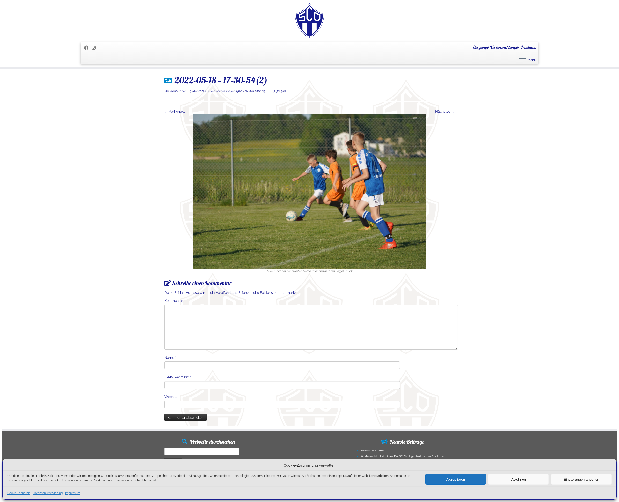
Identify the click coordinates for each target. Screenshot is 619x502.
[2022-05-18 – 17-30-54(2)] (309, 191)
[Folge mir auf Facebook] (88, 47)
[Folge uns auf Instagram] (95, 47)
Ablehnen (518, 479)
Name (170, 358)
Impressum (72, 493)
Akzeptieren (455, 479)
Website (170, 397)
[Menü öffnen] (522, 60)
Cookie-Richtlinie (18, 493)
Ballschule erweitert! (373, 450)
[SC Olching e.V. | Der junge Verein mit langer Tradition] (309, 20)
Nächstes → (445, 111)
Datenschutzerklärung (48, 493)
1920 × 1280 (243, 91)
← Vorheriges (175, 111)
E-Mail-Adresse (177, 377)
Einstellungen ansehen (581, 479)
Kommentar (174, 301)
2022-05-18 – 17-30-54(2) (270, 91)
